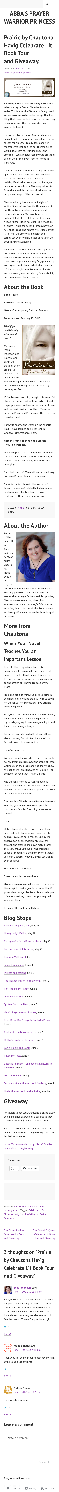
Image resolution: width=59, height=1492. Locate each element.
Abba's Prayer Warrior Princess (29, 17)
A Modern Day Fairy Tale (17, 925)
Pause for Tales (12, 1055)
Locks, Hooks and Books (17, 1047)
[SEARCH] (47, 4)
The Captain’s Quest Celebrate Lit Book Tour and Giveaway (44, 1234)
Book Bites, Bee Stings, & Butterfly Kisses (27, 1020)
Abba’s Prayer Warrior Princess (20, 1012)
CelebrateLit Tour (35, 1206)
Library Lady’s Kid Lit (15, 933)
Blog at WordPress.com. (17, 1478)
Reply (7, 1333)
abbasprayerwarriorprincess (17, 72)
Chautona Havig (11, 1214)
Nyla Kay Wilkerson (29, 1214)
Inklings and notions (15, 972)
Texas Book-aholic (14, 964)
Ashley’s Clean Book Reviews (20, 1032)
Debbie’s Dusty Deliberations (19, 1040)
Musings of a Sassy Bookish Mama (22, 941)
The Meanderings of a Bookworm (22, 980)
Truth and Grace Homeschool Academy (25, 1083)
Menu (55, 4)
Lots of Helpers (12, 1075)
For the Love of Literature (18, 949)
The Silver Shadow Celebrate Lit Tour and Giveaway (14, 1234)
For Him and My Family (16, 988)
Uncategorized (11, 1210)
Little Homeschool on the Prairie (22, 1091)
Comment (44, 1462)
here (21, 507)
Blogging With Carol (15, 957)
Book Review (20, 1206)
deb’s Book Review (14, 996)
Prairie (43, 1214)
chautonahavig (22, 1287)
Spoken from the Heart (17, 1004)
